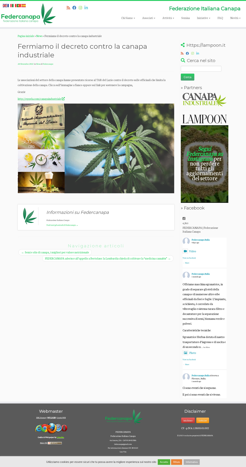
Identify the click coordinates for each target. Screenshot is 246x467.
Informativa (192, 462)
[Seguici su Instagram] (81, 7)
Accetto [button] (164, 462)
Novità (234, 18)
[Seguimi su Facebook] (75, 7)
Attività (167, 18)
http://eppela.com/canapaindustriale (39, 99)
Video (192, 251)
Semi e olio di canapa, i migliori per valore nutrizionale (55, 252)
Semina (185, 18)
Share (187, 262)
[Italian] (14, 5)
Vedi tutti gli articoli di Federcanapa (62, 225)
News (39, 36)
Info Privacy (188, 420)
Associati (147, 18)
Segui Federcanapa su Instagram (204, 153)
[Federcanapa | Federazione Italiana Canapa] (28, 14)
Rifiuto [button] (176, 462)
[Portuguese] (19, 5)
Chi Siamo (127, 18)
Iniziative (203, 18)
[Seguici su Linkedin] (87, 7)
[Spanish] (23, 5)
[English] (5, 5)
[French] (9, 5)
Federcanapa (48, 63)
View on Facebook (189, 258)
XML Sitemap (41, 417)
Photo (192, 353)
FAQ (220, 18)
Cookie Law (203, 420)
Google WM (61, 417)
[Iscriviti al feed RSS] (69, 7)
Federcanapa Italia (201, 239)
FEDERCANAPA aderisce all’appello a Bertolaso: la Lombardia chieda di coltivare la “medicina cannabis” (108, 258)
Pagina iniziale (26, 36)
